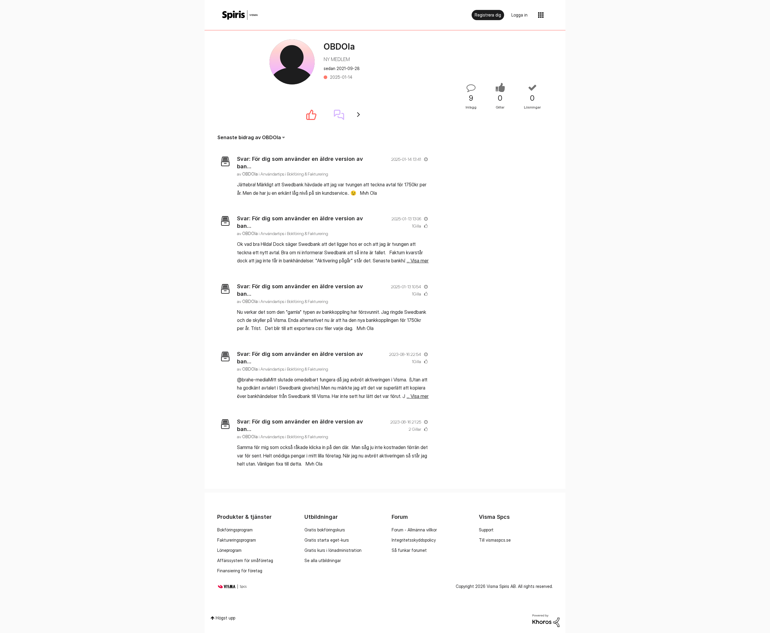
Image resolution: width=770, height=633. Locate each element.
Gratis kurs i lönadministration (333, 550)
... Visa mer (418, 193)
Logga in (519, 14)
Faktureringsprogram (236, 540)
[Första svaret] (339, 115)
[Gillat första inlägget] (311, 115)
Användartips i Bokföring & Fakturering (294, 173)
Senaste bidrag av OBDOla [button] (249, 137)
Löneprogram (229, 550)
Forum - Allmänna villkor (414, 529)
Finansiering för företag (239, 570)
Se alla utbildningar (322, 560)
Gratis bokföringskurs (324, 529)
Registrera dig (488, 14)
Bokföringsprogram (235, 529)
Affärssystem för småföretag (245, 560)
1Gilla (416, 225)
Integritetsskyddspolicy (414, 540)
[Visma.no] (240, 15)
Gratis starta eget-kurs (326, 540)
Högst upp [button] (225, 617)
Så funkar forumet (409, 550)
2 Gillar (415, 429)
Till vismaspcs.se (495, 540)
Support (486, 529)
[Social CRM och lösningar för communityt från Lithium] (545, 619)
